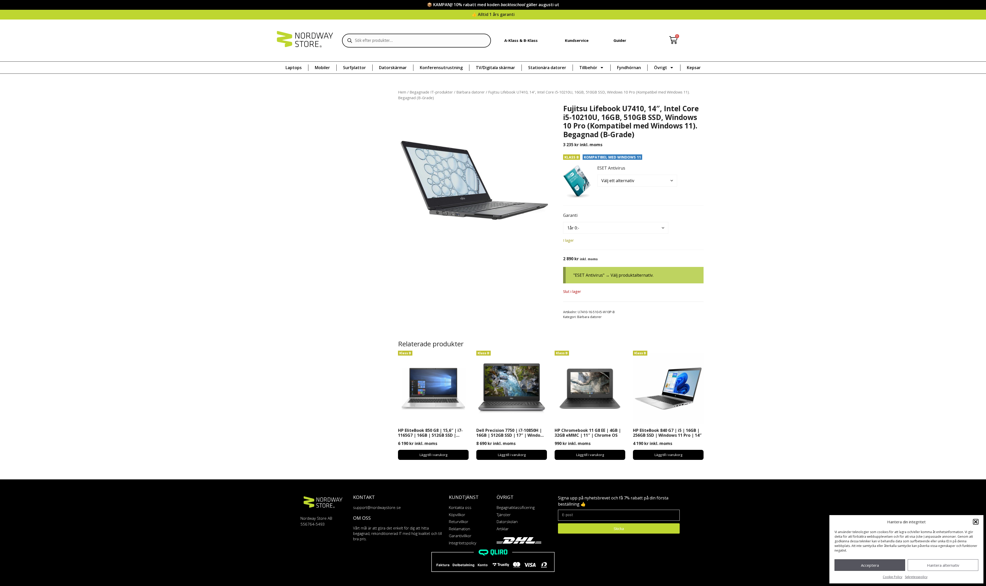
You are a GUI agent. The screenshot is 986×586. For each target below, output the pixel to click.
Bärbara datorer (470, 92)
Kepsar (694, 67)
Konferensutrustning (441, 67)
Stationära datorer (547, 67)
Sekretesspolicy (916, 577)
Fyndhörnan (629, 67)
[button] (975, 521)
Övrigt (660, 67)
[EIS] (577, 182)
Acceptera (870, 565)
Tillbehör (588, 67)
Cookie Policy (892, 577)
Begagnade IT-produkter (431, 92)
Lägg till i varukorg (433, 454)
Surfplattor (354, 67)
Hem (402, 92)
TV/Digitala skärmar (495, 67)
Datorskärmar (393, 67)
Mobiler (322, 67)
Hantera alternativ (943, 565)
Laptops (294, 67)
